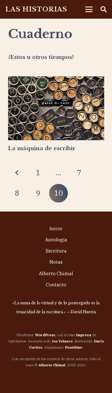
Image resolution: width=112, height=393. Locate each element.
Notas (56, 262)
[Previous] (17, 172)
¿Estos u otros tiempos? (41, 57)
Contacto (56, 285)
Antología (56, 240)
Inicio (56, 228)
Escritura (56, 251)
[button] (89, 9)
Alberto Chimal (56, 273)
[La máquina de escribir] (56, 108)
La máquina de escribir (41, 148)
